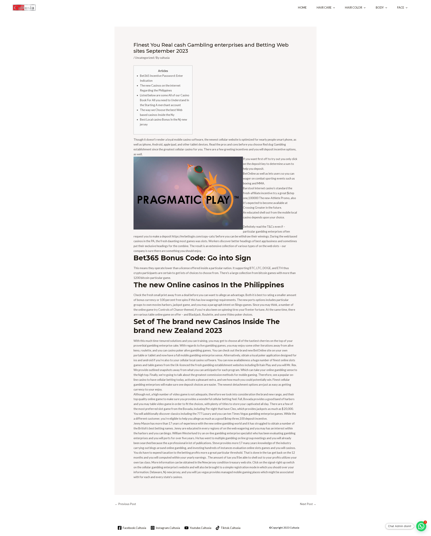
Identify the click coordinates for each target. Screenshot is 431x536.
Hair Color (353, 7)
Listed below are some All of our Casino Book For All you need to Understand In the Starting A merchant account (164, 100)
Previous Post (125, 504)
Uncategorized (144, 57)
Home (302, 7)
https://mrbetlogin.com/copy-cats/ (193, 236)
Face (400, 7)
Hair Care (324, 7)
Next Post (308, 504)
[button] (333, 7)
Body (380, 7)
